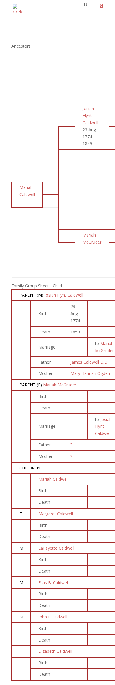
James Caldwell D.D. (89, 362)
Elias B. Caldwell (53, 582)
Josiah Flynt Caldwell (64, 295)
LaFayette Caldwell (56, 548)
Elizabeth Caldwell (55, 651)
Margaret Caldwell (55, 513)
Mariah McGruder (59, 385)
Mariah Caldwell (53, 479)
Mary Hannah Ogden (90, 373)
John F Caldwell (52, 617)
